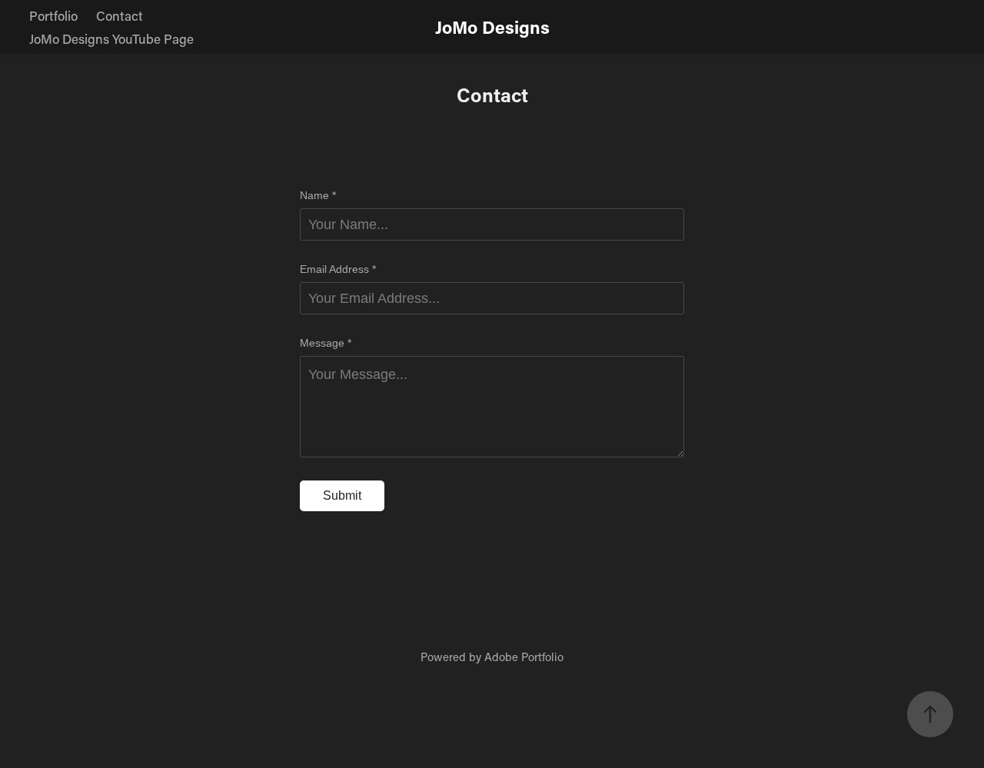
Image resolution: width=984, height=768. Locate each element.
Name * (318, 195)
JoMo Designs (492, 26)
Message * (325, 342)
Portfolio (53, 15)
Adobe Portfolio (523, 656)
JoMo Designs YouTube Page (111, 38)
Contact (119, 15)
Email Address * (338, 269)
